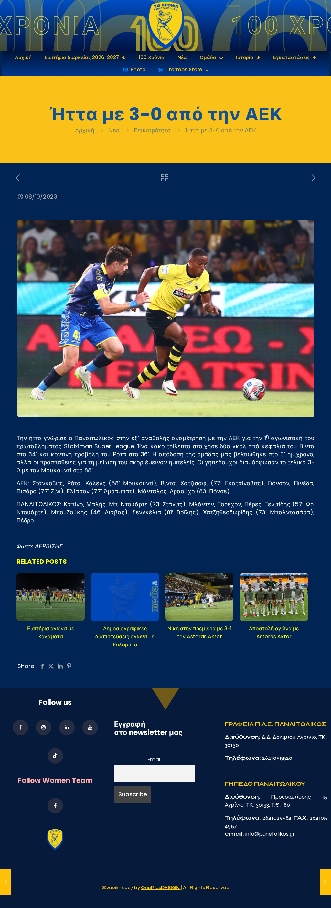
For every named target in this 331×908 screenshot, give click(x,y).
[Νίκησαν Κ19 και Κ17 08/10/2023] (5, 882)
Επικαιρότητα (152, 130)
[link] (165, 25)
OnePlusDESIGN (161, 887)
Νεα (114, 130)
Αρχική (85, 130)
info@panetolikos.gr (270, 833)
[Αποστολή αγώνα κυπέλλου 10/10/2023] (325, 882)
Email (154, 759)
